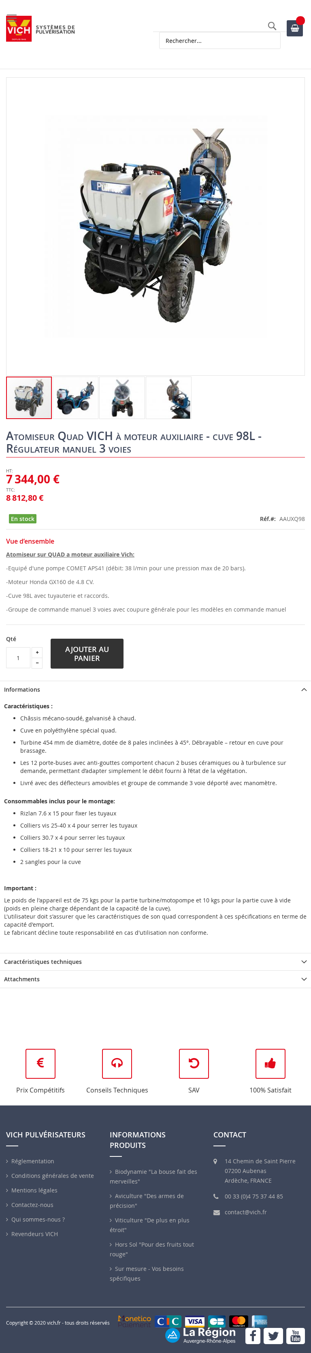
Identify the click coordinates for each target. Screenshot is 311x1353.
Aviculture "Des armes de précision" (147, 1200)
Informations (22, 689)
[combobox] (220, 40)
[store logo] (40, 28)
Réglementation (32, 1161)
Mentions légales (34, 1190)
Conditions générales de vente (52, 1175)
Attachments (22, 979)
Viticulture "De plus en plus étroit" (150, 1225)
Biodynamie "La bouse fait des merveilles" (153, 1176)
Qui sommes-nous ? (38, 1219)
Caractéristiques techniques (43, 962)
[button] (76, 398)
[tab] (155, 689)
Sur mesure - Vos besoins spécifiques (147, 1273)
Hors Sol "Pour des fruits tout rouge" (152, 1249)
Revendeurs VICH (34, 1234)
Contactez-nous (32, 1205)
